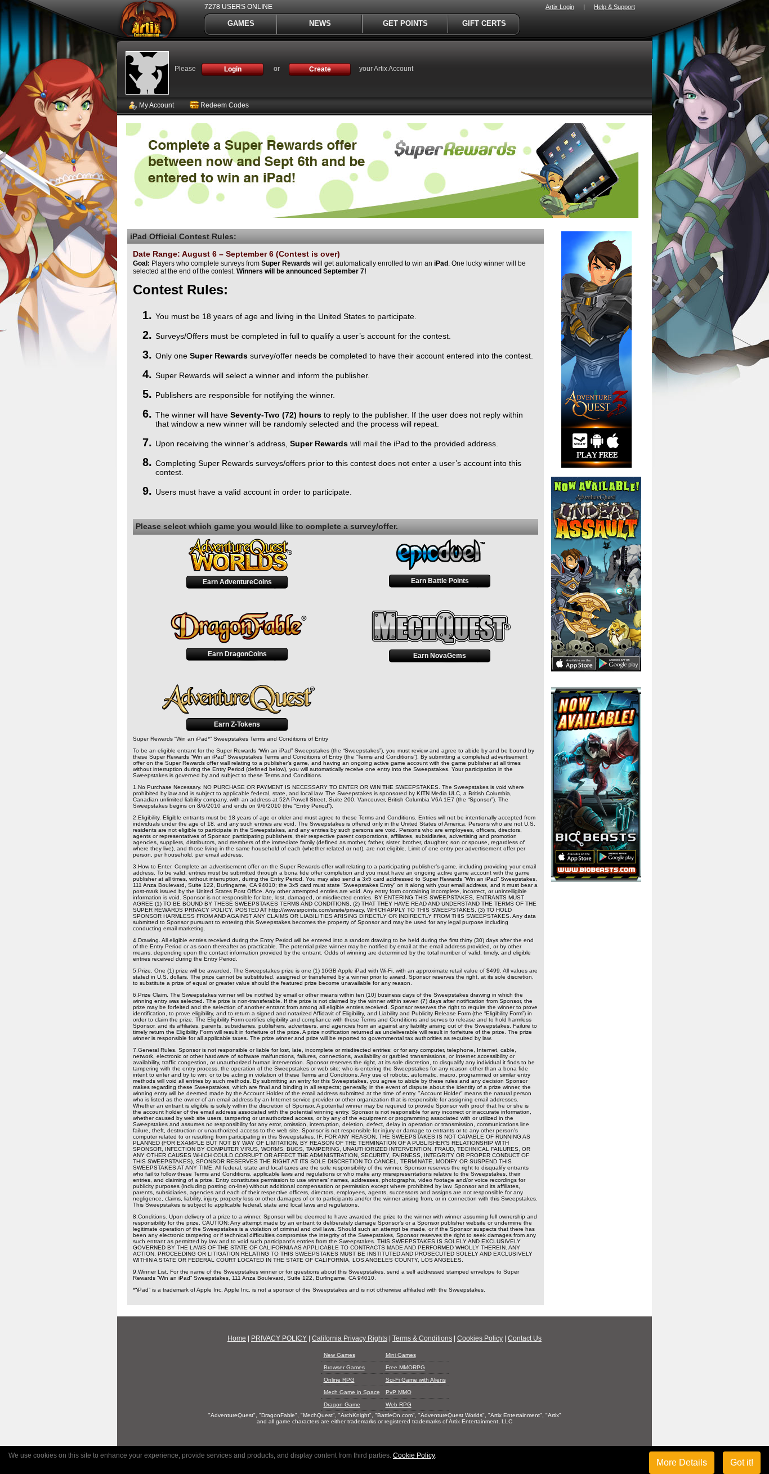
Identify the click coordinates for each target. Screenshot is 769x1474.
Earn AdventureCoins (237, 582)
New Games (339, 1355)
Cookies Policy (480, 1338)
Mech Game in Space (352, 1392)
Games (240, 23)
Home (236, 1338)
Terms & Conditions (422, 1338)
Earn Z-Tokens (237, 724)
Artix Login (560, 6)
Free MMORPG (405, 1367)
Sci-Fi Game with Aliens (416, 1380)
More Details (681, 1462)
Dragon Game (342, 1404)
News (320, 23)
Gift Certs (484, 23)
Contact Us (525, 1338)
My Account (155, 105)
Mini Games (401, 1355)
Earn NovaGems (439, 656)
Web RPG (399, 1404)
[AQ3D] (596, 465)
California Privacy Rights (349, 1338)
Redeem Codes (224, 105)
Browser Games (344, 1367)
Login (233, 69)
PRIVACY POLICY (279, 1338)
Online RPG (339, 1380)
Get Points (405, 23)
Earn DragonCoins (237, 654)
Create (320, 69)
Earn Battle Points (440, 581)
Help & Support (614, 6)
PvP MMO (399, 1392)
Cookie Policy (414, 1455)
